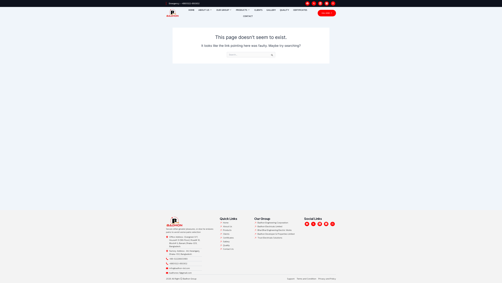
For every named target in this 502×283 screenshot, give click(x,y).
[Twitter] (314, 3)
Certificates (300, 10)
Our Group (222, 10)
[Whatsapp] (326, 3)
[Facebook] (307, 3)
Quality (284, 10)
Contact (248, 16)
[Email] (333, 3)
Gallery (271, 10)
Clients (258, 10)
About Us (203, 10)
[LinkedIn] (320, 3)
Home (191, 10)
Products (241, 10)
